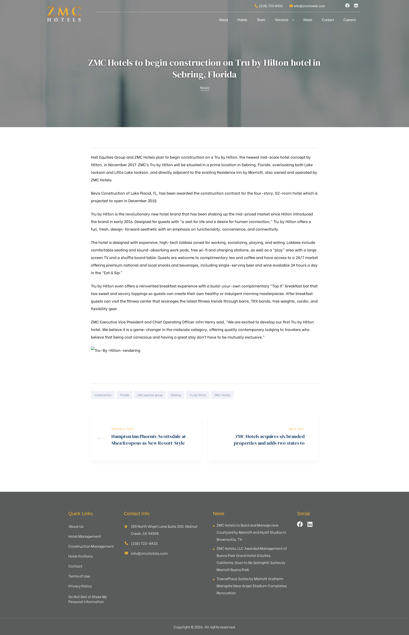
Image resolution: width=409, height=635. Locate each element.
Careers (349, 20)
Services (282, 20)
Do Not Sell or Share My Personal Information (87, 599)
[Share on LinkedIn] (301, 395)
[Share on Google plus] (308, 395)
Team (261, 20)
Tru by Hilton (197, 395)
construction (102, 395)
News (307, 20)
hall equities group (150, 395)
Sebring (176, 395)
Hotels (242, 20)
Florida (124, 395)
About (223, 20)
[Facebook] (347, 5)
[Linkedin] (356, 5)
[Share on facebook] (287, 395)
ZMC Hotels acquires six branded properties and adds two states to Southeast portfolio (263, 438)
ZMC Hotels (222, 395)
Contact (328, 20)
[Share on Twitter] (294, 395)
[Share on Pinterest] (315, 395)
